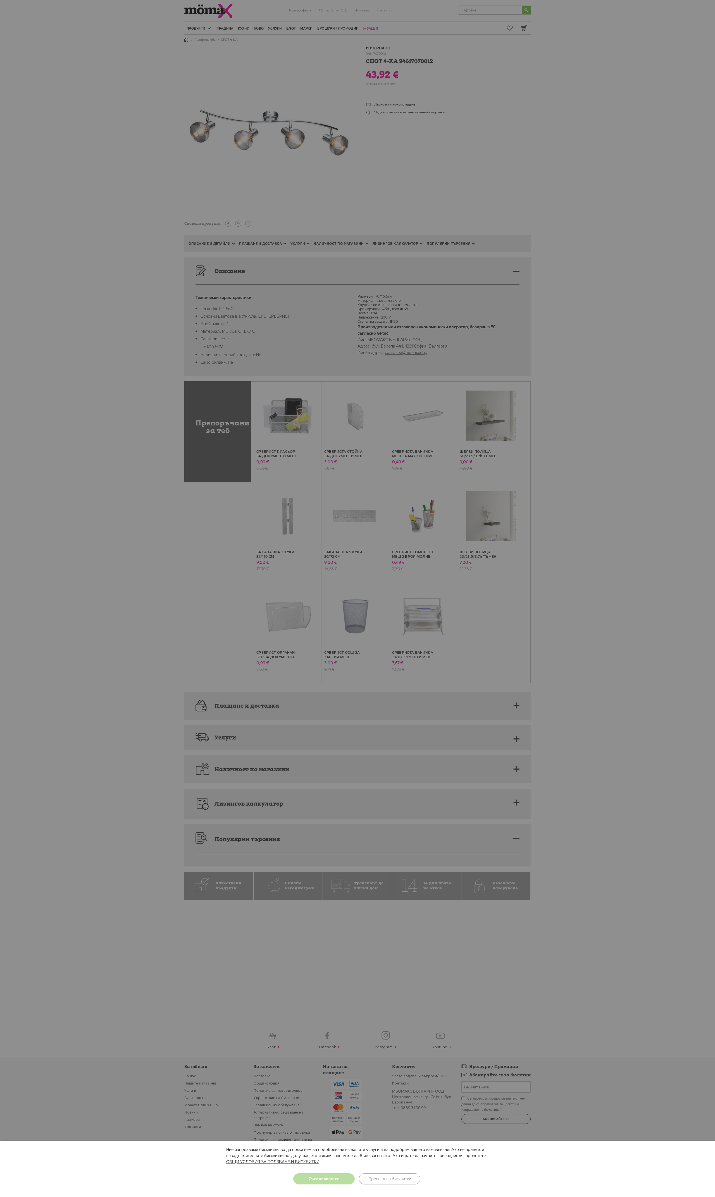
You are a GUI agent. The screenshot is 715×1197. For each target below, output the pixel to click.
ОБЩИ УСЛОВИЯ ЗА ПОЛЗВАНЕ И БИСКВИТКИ (272, 1161)
